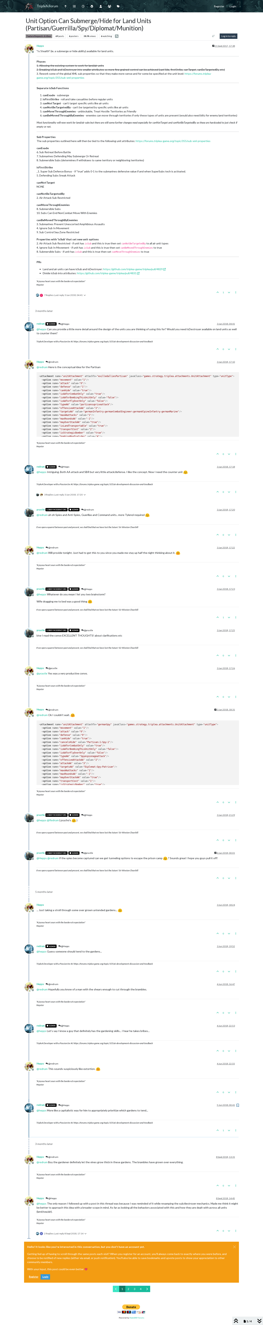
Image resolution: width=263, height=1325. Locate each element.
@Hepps (65, 323)
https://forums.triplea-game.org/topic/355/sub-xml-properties (173, 141)
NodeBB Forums (137, 1318)
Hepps (40, 45)
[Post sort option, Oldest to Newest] (213, 36)
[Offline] (30, 48)
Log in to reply (228, 36)
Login (45, 1276)
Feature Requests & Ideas (39, 36)
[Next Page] (147, 1289)
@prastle (88, 630)
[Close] (234, 1247)
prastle (41, 509)
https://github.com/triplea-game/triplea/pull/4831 (107, 273)
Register (33, 1276)
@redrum (53, 361)
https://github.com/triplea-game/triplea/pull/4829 (133, 269)
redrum (41, 323)
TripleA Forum (47, 6)
